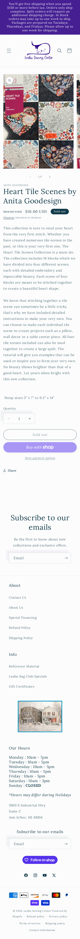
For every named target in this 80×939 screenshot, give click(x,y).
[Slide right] (50, 177)
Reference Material (24, 666)
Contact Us (17, 597)
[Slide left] (30, 177)
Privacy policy (58, 916)
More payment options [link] (40, 458)
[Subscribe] (66, 558)
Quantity (9, 408)
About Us (16, 608)
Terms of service (30, 923)
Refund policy (36, 916)
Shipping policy (55, 923)
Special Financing (23, 618)
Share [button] (12, 470)
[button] (9, 51)
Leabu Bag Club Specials (28, 676)
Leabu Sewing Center (37, 910)
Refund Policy (19, 628)
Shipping (8, 217)
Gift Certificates (21, 686)
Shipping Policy (21, 638)
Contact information (42, 930)
